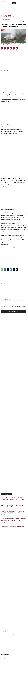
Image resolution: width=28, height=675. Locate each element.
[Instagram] (12, 634)
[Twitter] (8, 48)
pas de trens (19, 266)
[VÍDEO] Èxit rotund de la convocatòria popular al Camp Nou (12, 506)
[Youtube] (15, 634)
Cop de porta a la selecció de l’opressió (12, 526)
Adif (5, 266)
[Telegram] (11, 48)
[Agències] (4, 64)
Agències (9, 63)
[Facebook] (5, 48)
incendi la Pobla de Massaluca (11, 266)
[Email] (17, 48)
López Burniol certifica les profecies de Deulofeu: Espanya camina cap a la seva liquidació (12, 512)
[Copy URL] (14, 48)
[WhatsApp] (2, 48)
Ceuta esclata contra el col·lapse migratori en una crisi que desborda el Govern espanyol (13, 520)
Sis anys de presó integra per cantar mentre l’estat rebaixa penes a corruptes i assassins (13, 499)
